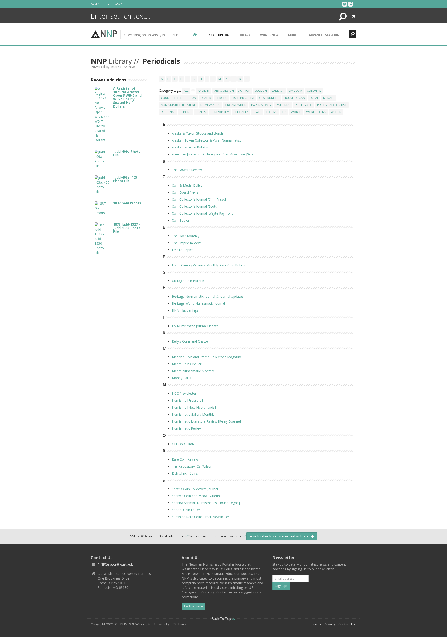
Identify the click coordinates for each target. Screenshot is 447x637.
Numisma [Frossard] (187, 400)
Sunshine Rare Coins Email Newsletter (200, 517)
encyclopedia (218, 35)
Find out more (193, 606)
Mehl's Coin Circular (186, 364)
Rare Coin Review (185, 459)
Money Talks (181, 378)
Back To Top (222, 618)
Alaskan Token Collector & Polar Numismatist (206, 140)
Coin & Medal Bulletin (188, 185)
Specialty (241, 112)
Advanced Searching (325, 35)
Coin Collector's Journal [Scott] (195, 206)
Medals (329, 98)
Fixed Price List (243, 98)
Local (314, 98)
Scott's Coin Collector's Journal (195, 489)
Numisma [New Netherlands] (194, 407)
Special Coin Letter (186, 510)
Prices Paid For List (332, 105)
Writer (336, 112)
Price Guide (303, 105)
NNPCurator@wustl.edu (116, 564)
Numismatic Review (187, 428)
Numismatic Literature (178, 105)
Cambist (277, 90)
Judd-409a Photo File (127, 153)
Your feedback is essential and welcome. (280, 536)
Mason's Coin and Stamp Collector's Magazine (207, 357)
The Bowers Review (187, 170)
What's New (269, 35)
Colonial (314, 90)
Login (118, 3)
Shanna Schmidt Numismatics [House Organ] (206, 503)
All (186, 90)
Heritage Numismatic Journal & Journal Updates (208, 296)
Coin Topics (181, 220)
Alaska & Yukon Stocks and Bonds (198, 133)
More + (293, 35)
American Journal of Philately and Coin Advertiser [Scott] (214, 154)
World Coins (316, 112)
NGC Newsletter (184, 393)
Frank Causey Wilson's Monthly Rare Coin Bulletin (209, 265)
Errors (221, 98)
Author (244, 90)
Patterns (283, 105)
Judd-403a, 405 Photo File (125, 179)
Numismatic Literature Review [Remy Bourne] (206, 421)
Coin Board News (185, 192)
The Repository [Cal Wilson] (192, 466)
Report (185, 112)
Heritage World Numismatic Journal (198, 303)
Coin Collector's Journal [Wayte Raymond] (203, 213)
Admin (95, 3)
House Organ (294, 98)
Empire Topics (182, 250)
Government (269, 98)
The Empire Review (186, 243)
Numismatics (210, 105)
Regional (168, 112)
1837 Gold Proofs (127, 203)
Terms (316, 624)
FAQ (106, 3)
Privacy (329, 624)
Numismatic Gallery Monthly (193, 414)
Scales (201, 112)
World (296, 112)
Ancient (204, 90)
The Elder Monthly (185, 236)
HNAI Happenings (185, 310)
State (257, 112)
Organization (236, 105)
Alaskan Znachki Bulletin (190, 147)
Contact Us (346, 624)
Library (244, 35)
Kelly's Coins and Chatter (190, 341)
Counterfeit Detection (178, 98)
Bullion (261, 90)
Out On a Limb (183, 444)
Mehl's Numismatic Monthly (193, 371)
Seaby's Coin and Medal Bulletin (196, 496)
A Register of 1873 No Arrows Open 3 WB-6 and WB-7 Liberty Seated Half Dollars (127, 97)
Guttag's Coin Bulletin (188, 281)
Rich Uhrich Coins (185, 473)
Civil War (295, 90)
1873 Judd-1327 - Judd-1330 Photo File (126, 228)
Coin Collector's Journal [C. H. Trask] (199, 199)
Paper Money (261, 105)
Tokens (271, 112)
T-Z (284, 112)
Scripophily (220, 112)
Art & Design (224, 90)
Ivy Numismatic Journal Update (195, 326)
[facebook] (350, 4)
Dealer (206, 98)
